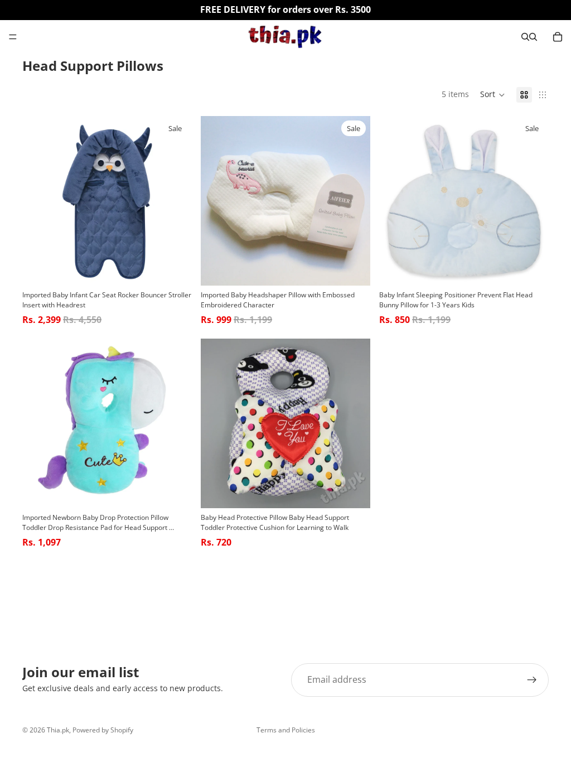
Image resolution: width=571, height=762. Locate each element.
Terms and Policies (286, 730)
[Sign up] (532, 680)
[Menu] (13, 37)
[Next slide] (175, 201)
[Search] (525, 37)
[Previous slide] (39, 201)
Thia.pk (58, 730)
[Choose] (174, 268)
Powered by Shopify (102, 730)
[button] (492, 95)
